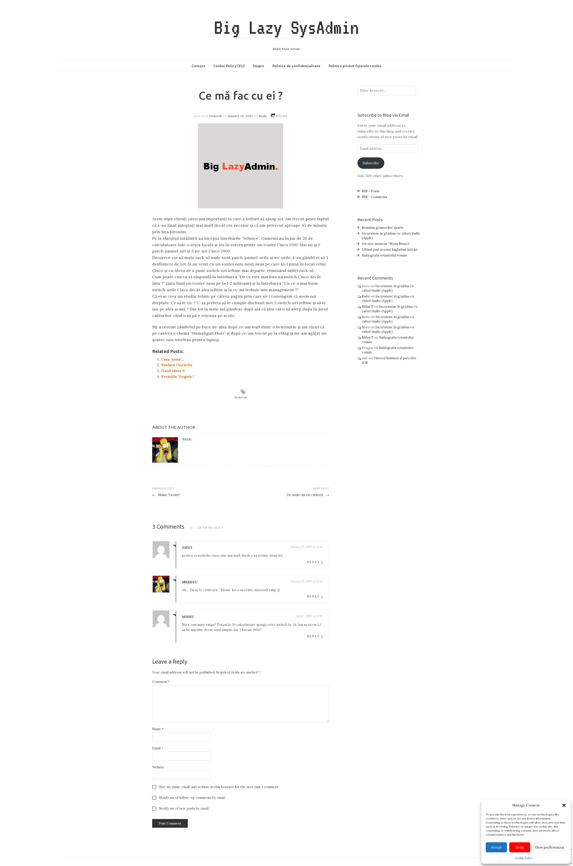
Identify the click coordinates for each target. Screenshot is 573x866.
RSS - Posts (370, 191)
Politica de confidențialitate (296, 66)
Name (157, 729)
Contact (198, 66)
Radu (263, 116)
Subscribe (371, 163)
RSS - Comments (374, 197)
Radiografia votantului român (384, 255)
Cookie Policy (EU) (229, 66)
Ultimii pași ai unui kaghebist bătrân (389, 250)
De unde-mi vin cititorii (308, 495)
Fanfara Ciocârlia (176, 365)
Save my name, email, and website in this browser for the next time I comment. (219, 787)
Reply (313, 562)
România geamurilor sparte (383, 228)
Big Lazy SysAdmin (286, 27)
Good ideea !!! (173, 370)
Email (157, 748)
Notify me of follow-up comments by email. (192, 798)
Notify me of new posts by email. (184, 808)
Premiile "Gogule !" (178, 376)
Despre (258, 66)
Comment (160, 682)
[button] (564, 805)
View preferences (549, 847)
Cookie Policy (523, 857)
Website (158, 767)
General (215, 116)
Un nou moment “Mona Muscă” (386, 244)
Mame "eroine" (166, 495)
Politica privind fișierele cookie (354, 66)
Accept (496, 847)
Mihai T (367, 307)
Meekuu (190, 582)
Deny (519, 847)
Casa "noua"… (172, 359)
